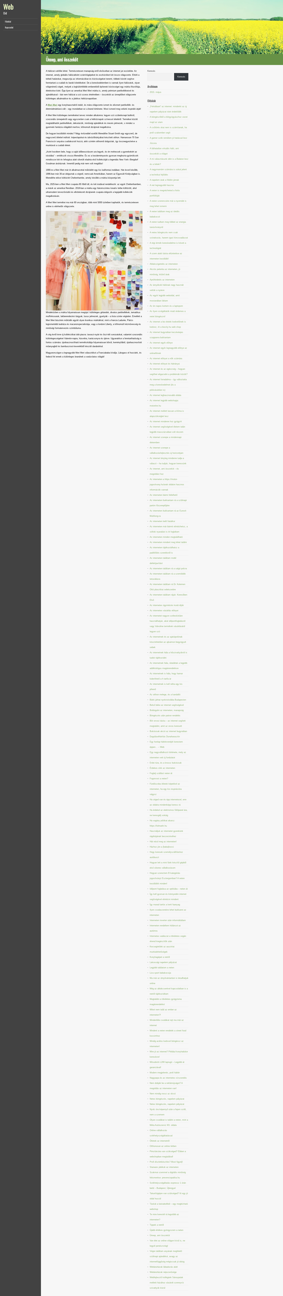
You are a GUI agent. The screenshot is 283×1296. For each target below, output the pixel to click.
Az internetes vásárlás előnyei (164, 610)
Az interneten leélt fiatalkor (162, 521)
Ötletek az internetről (160, 1141)
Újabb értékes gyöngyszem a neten (166, 1230)
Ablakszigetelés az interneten (164, 264)
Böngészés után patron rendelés (165, 715)
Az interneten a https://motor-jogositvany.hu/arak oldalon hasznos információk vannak (167, 484)
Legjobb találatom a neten (162, 967)
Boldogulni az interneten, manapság (167, 710)
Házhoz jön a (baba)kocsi (162, 847)
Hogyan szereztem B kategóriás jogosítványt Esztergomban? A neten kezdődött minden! (167, 878)
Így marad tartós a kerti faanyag (165, 904)
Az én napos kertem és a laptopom (166, 306)
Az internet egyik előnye (161, 342)
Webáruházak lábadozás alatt (164, 1267)
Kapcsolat (9, 27)
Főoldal (8, 21)
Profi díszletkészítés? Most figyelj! (166, 1162)
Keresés (151, 71)
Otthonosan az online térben (163, 1146)
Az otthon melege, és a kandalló (165, 694)
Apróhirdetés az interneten (162, 279)
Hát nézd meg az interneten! (163, 841)
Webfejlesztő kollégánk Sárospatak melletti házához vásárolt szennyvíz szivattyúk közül (167, 1282)
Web (8, 6)
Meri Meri (52, 105)
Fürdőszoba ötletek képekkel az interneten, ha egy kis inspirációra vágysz (166, 789)
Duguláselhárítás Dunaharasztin (165, 736)
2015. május (155, 92)
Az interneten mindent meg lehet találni (168, 542)
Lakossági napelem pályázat (163, 962)
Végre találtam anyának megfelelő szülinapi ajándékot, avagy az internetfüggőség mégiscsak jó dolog (167, 1256)
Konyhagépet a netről (160, 957)
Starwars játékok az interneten (164, 1167)
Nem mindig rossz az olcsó (163, 1093)
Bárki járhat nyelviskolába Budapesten (168, 700)
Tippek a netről (157, 1225)
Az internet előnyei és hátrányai (165, 363)
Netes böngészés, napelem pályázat (167, 1099)
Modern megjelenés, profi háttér (165, 1072)
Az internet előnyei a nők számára (166, 358)
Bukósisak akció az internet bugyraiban (168, 731)
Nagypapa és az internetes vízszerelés (168, 1078)
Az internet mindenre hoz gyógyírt (166, 421)
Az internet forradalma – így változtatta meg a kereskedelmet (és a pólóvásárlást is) (168, 384)
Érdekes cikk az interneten (162, 768)
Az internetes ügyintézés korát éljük (167, 605)
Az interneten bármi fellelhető (163, 495)
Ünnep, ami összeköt (160, 1235)
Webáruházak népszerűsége (163, 1272)
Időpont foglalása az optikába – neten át (169, 889)
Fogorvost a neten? (159, 778)
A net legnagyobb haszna (162, 185)
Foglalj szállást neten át (161, 773)
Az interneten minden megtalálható (166, 537)
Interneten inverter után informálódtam (168, 920)
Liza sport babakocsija (160, 973)
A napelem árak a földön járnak (164, 180)
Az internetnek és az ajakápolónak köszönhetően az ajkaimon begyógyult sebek (168, 642)
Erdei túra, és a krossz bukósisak (166, 763)
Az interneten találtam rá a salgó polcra (168, 568)
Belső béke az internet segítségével (167, 705)
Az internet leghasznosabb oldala (165, 395)
